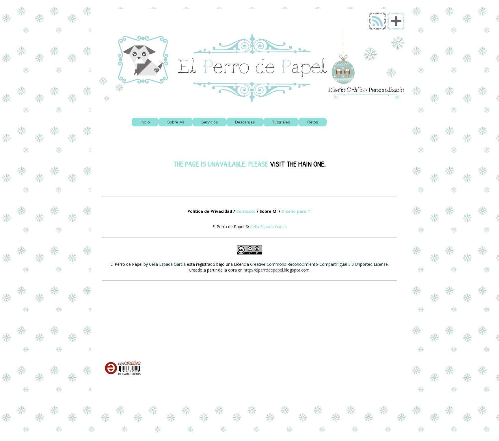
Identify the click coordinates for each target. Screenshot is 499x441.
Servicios (209, 122)
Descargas (245, 122)
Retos (312, 122)
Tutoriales (281, 122)
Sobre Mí (175, 122)
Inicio (145, 122)
